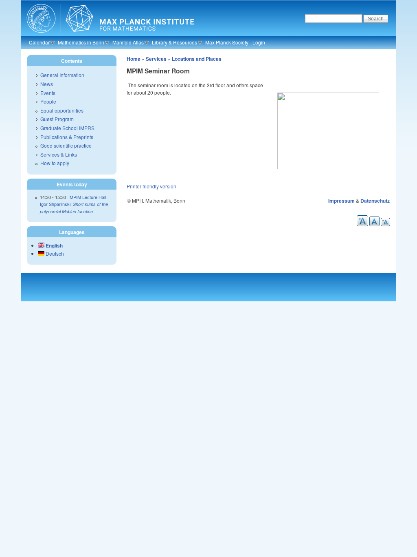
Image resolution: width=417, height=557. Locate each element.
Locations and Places (197, 58)
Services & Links (58, 154)
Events (47, 92)
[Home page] (109, 34)
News (46, 83)
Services (156, 58)
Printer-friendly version (151, 186)
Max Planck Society (226, 42)
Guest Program (57, 118)
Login (258, 42)
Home (133, 58)
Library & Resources (174, 42)
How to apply (54, 162)
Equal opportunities (61, 110)
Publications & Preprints (66, 136)
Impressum (341, 200)
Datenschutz (375, 200)
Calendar (39, 42)
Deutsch (54, 253)
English (53, 245)
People (48, 101)
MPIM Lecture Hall (88, 197)
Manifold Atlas (128, 42)
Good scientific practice (66, 145)
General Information (62, 74)
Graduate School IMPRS (67, 127)
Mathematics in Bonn (81, 42)
